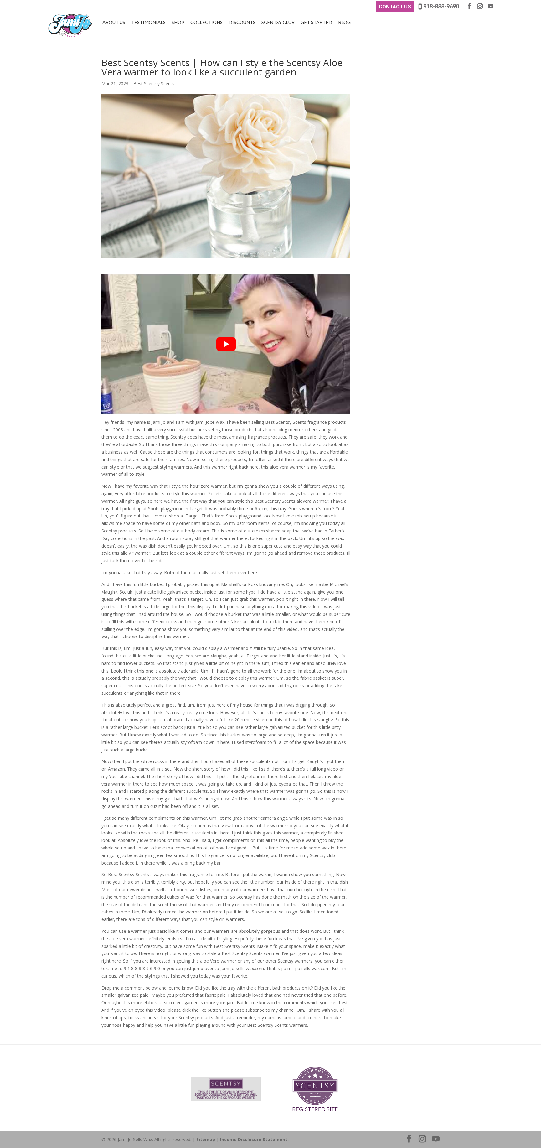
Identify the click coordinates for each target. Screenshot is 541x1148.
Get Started (316, 22)
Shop (178, 22)
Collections (206, 22)
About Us (113, 22)
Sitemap (205, 1139)
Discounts (242, 22)
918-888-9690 (441, 6)
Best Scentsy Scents (153, 83)
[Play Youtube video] (225, 344)
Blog (344, 22)
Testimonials (148, 22)
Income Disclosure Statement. (254, 1139)
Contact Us (395, 7)
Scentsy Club (278, 22)
